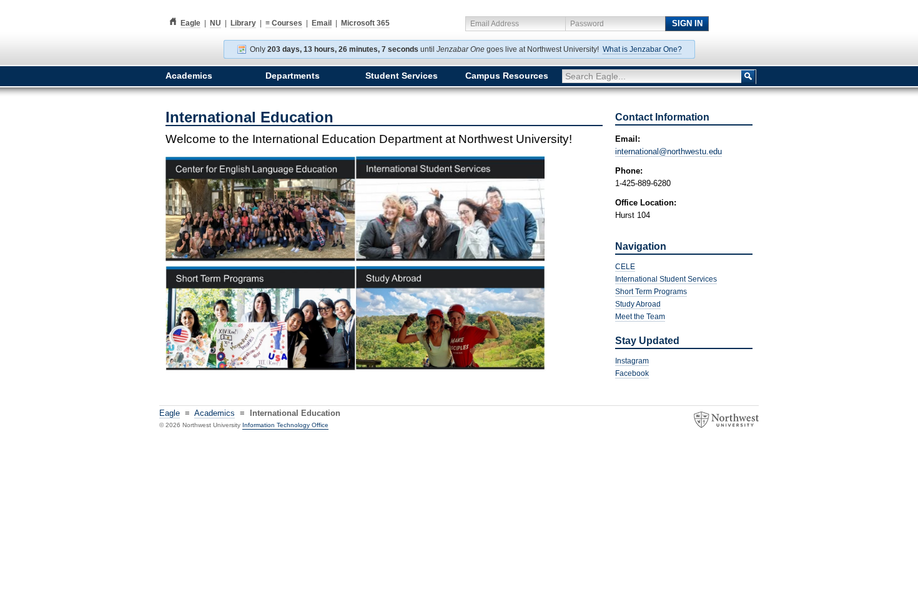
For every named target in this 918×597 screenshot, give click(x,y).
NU (215, 23)
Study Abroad (638, 304)
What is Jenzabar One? (642, 49)
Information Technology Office (285, 425)
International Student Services (666, 279)
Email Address (494, 23)
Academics (188, 76)
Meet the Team (640, 316)
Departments (292, 76)
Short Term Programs (651, 291)
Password (587, 23)
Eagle (182, 23)
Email (322, 23)
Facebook (632, 373)
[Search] (748, 76)
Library (243, 23)
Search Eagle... (595, 76)
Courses (283, 23)
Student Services (401, 76)
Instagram (632, 361)
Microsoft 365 (365, 23)
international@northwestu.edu (668, 151)
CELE (625, 266)
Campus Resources (506, 76)
